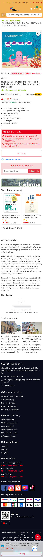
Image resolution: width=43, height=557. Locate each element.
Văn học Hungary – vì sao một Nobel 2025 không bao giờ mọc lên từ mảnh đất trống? (10, 340)
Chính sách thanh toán (9, 429)
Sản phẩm (4, 453)
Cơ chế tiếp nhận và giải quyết (12, 396)
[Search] (39, 15)
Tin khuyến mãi (9, 318)
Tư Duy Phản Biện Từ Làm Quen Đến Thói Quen (32, 216)
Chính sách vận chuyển (9, 423)
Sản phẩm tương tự (11, 190)
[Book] (21, 183)
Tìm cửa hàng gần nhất (13, 159)
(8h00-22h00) (12, 477)
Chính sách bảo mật (8, 419)
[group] (21, 50)
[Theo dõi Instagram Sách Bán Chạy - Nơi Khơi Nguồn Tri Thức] (11, 488)
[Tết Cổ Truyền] (21, 2)
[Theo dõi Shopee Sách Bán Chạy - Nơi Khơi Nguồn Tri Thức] (18, 488)
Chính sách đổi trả (7, 426)
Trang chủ (4, 21)
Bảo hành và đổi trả (8, 403)
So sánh (24, 90)
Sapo (24, 535)
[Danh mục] (3, 15)
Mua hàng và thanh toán (10, 410)
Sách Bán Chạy (15, 21)
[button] (38, 208)
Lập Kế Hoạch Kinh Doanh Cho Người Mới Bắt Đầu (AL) (11, 217)
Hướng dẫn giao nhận (8, 406)
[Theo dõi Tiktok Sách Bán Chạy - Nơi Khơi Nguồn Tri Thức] (31, 488)
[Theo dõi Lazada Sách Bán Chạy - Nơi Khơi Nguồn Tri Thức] (25, 488)
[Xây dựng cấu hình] (31, 9)
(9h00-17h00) (12, 465)
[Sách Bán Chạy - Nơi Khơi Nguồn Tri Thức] (10, 9)
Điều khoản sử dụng (8, 436)
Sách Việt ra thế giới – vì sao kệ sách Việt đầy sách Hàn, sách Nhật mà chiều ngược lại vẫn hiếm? (31, 340)
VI (6, 523)
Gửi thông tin (34, 171)
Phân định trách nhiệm (9, 433)
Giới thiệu (4, 449)
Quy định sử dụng (7, 400)
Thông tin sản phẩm (10, 90)
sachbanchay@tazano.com (13, 376)
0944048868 (9, 385)
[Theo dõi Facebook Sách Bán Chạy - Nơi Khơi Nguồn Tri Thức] (4, 488)
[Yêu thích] (38, 33)
